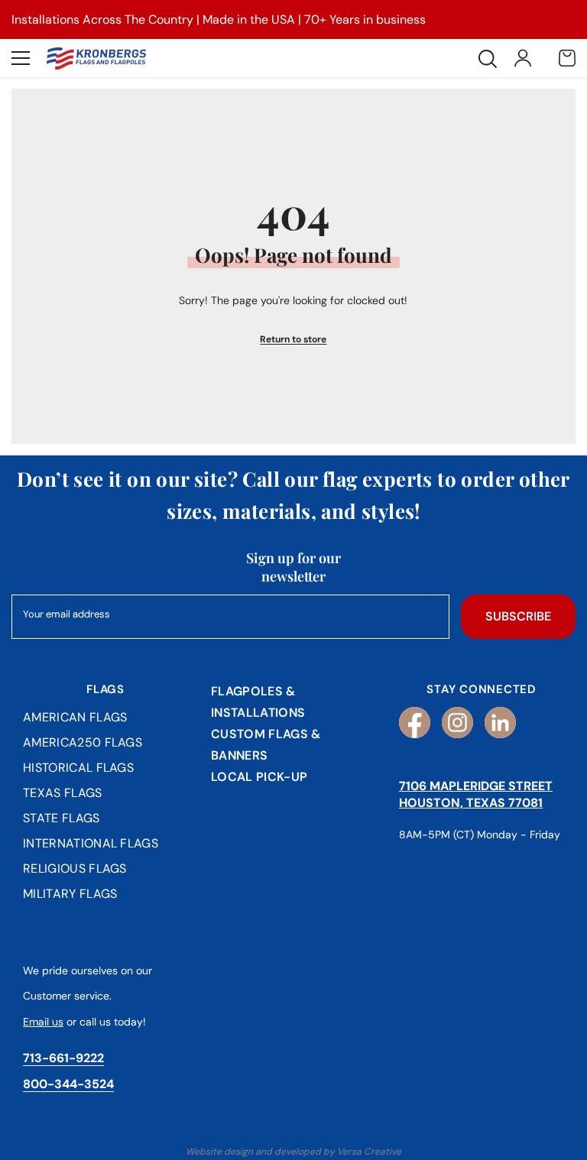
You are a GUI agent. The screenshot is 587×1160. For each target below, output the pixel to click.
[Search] (487, 59)
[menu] (20, 58)
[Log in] (523, 58)
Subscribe (518, 616)
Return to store (293, 339)
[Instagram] (457, 722)
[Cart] (567, 58)
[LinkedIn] (500, 722)
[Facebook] (414, 722)
